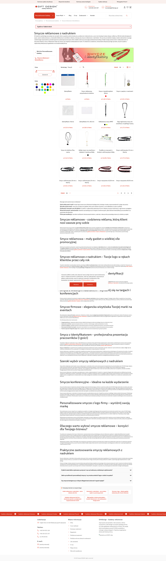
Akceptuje (76, 284)
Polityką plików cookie (88, 280)
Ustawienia (90, 284)
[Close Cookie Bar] (106, 272)
